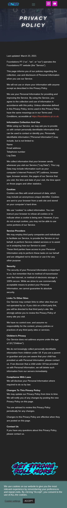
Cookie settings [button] (12, 501)
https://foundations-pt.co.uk (45, 116)
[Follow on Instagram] (48, 3)
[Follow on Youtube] (54, 3)
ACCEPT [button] (29, 501)
